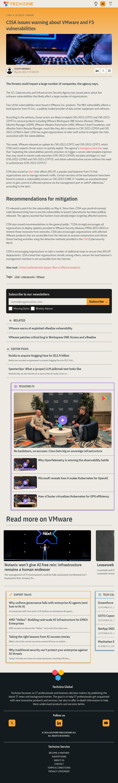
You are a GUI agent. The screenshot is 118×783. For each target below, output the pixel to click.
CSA (85, 239)
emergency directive (91, 148)
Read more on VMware (39, 519)
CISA (17, 276)
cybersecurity (28, 276)
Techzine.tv (27, 386)
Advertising (59, 756)
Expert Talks (22, 594)
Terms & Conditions (59, 767)
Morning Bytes (22, 308)
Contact (59, 763)
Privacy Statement (59, 771)
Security (19, 15)
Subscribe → (98, 301)
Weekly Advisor (44, 308)
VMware (30, 15)
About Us (59, 760)
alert (31, 171)
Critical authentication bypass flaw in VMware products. (49, 267)
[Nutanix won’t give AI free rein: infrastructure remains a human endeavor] (47, 545)
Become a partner (59, 752)
